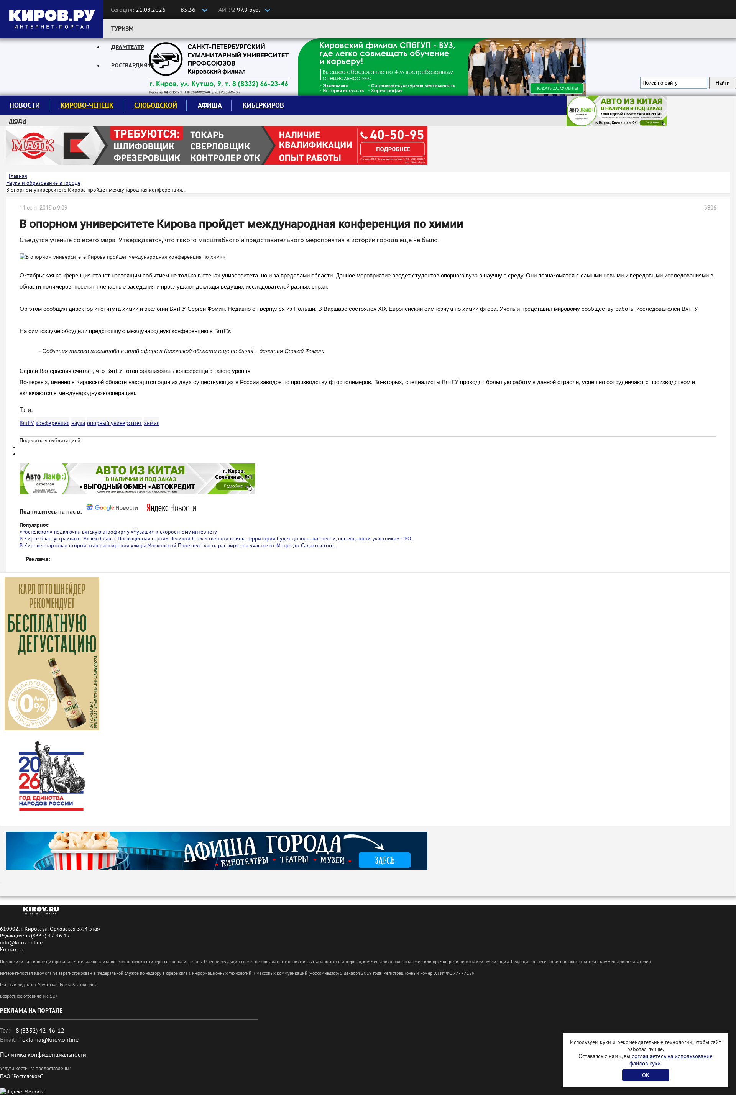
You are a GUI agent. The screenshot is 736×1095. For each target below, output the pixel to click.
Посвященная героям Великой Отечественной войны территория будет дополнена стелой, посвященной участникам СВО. (265, 538)
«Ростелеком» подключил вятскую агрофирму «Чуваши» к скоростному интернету (118, 531)
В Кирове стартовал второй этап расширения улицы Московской (98, 545)
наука (78, 423)
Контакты (11, 949)
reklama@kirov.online (49, 1039)
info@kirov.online (21, 942)
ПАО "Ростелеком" (21, 1076)
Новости (25, 105)
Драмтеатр (127, 47)
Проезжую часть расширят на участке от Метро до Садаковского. (256, 545)
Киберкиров (263, 105)
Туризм (122, 28)
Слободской (155, 105)
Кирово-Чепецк (87, 105)
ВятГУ (27, 423)
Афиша (210, 105)
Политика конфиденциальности (43, 1054)
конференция (52, 423)
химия (151, 423)
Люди (17, 121)
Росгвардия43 (132, 65)
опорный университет (114, 423)
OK (645, 1075)
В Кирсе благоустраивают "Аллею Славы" (68, 538)
